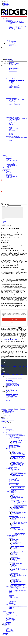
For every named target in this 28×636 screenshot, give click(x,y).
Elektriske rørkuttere (15, 527)
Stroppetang (14, 553)
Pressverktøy (11, 451)
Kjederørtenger (14, 549)
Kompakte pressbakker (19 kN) (18, 464)
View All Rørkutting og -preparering (19, 575)
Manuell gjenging (15, 500)
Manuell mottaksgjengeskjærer (20, 505)
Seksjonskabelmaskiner (14, 480)
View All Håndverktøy (16, 472)
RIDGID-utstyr (9, 175)
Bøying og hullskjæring (14, 85)
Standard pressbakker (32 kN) (17, 462)
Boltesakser (11, 125)
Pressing (8, 379)
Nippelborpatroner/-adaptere (17, 507)
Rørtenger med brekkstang (17, 551)
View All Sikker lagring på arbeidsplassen (18, 137)
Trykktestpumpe (14, 573)
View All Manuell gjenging (20, 501)
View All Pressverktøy (16, 452)
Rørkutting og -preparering (14, 104)
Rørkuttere (13, 528)
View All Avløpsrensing (14, 469)
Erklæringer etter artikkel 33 (12, 396)
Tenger (10, 127)
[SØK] (12, 212)
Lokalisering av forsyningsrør (15, 446)
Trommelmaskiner (12, 479)
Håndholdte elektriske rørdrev (17, 498)
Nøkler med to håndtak (16, 558)
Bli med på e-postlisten (11, 172)
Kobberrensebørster (15, 580)
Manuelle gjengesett (18, 503)
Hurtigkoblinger (6, 391)
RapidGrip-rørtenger (16, 542)
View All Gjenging (15, 496)
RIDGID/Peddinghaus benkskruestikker (17, 120)
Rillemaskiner (12, 83)
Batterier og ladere (13, 467)
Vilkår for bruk (6, 415)
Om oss (5, 170)
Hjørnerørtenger (14, 543)
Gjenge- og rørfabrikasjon (11, 78)
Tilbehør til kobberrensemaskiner (18, 584)
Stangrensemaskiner (13, 67)
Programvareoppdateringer (11, 165)
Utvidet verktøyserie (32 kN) (17, 453)
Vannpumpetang (14, 557)
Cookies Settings (14, 322)
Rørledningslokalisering (14, 445)
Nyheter (7, 171)
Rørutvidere (14, 566)
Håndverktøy (11, 470)
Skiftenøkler (14, 554)
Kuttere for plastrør (15, 579)
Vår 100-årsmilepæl (10, 177)
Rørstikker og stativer (13, 86)
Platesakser (11, 134)
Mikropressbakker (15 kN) (17, 465)
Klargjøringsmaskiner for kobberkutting (16, 582)
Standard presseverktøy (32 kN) (18, 454)
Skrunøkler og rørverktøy (11, 98)
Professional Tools (7, 5)
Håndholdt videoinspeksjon (14, 437)
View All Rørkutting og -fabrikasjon (19, 522)
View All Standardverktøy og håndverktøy (18, 118)
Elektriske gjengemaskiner (17, 497)
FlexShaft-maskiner (13, 69)
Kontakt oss (8, 166)
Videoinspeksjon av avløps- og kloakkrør (17, 438)
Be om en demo (6, 169)
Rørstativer (13, 519)
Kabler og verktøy (13, 71)
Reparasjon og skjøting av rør (15, 102)
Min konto (5, 10)
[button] (14, 1)
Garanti (7, 159)
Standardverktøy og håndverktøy (13, 117)
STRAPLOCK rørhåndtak (14, 119)
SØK (3, 218)
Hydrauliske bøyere (15, 514)
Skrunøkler (11, 100)
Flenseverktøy (14, 565)
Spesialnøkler (14, 555)
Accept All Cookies (14, 319)
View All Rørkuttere (18, 529)
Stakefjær (13, 476)
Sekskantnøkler (14, 547)
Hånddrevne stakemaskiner (17, 475)
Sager (10, 129)
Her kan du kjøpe (7, 167)
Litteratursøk (8, 161)
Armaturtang (14, 548)
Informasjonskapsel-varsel (8, 411)
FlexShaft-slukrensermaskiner (18, 487)
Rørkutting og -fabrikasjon (14, 87)
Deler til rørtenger (15, 560)
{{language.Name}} (7, 63)
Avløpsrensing (9, 380)
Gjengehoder (17, 502)
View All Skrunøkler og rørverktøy (16, 99)
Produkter (5, 432)
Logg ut (5, 14)
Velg (2, 65)
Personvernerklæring (7, 410)
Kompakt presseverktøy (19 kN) (18, 457)
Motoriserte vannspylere (14, 68)
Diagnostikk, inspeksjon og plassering (14, 378)
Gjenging (11, 82)
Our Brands (5, 6)
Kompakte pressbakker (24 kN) (18, 463)
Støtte (4, 155)
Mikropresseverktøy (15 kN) (17, 458)
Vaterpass (11, 124)
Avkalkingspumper (15, 571)
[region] (14, 318)
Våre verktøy (6, 376)
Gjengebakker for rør (18, 506)
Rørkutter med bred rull (19, 534)
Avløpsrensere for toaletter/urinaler (18, 473)
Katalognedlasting (10, 163)
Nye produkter (9, 609)
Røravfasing (11, 81)
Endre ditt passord (7, 13)
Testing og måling (12, 447)
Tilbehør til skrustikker (13, 122)
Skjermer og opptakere (16, 442)
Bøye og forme (12, 101)
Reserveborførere (12, 131)
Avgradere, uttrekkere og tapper (18, 523)
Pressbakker (11, 459)
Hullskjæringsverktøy (16, 513)
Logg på (8, 400)
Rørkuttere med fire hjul (19, 530)
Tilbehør (10, 140)
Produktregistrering (10, 156)
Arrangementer (9, 174)
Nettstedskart (6, 413)
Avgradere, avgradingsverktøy (17, 585)
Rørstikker (13, 518)
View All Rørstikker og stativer (18, 517)
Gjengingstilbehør (15, 508)
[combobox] (7, 46)
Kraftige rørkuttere (18, 532)
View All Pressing (12, 449)
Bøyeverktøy (14, 564)
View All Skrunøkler (15, 539)
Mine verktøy (6, 11)
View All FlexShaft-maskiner (18, 486)
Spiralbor (11, 133)
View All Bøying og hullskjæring (18, 512)
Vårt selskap (6, 386)
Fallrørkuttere (14, 525)
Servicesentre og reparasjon (12, 160)
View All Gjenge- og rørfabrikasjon (16, 80)
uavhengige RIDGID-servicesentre (10, 339)
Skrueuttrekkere (12, 130)
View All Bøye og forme (16, 563)
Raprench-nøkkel (15, 544)
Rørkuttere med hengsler (19, 533)
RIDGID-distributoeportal (11, 176)
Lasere (10, 123)
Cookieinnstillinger (7, 412)
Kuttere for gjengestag (13, 128)
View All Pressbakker (16, 461)
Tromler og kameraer (15, 443)
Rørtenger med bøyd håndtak (17, 546)
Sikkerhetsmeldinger (10, 164)
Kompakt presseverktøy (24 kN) (18, 456)
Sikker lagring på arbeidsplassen (13, 136)
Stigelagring (11, 138)
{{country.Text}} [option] (7, 59)
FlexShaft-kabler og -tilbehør (17, 489)
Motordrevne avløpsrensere (14, 478)
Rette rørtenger (14, 540)
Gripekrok (13, 474)
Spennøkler (13, 559)
